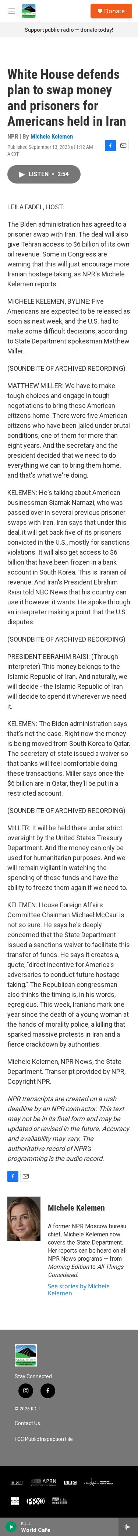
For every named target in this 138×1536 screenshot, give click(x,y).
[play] (11, 1526)
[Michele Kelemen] (23, 1219)
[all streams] (128, 1527)
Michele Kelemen (52, 136)
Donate (114, 11)
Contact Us (27, 1423)
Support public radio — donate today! (69, 30)
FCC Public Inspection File (44, 1439)
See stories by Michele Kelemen (79, 1289)
